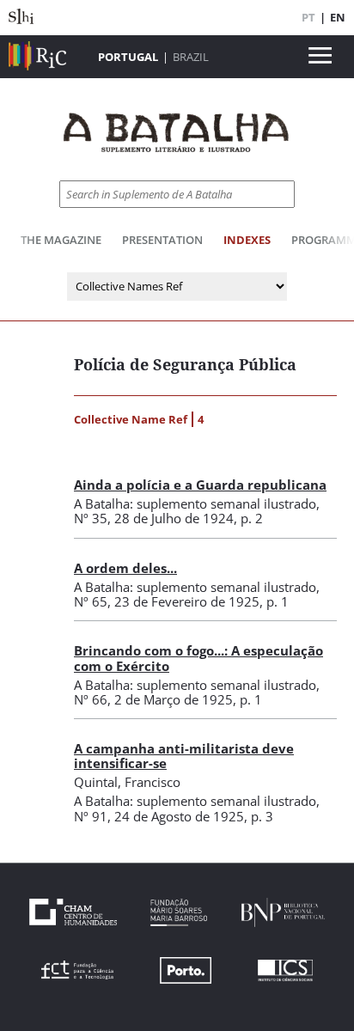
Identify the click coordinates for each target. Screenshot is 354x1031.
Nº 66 (90, 699)
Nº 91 (90, 816)
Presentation (162, 239)
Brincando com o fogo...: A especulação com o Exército (198, 658)
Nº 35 (90, 518)
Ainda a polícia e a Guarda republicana (200, 484)
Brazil (191, 56)
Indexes (247, 239)
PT (308, 17)
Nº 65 (90, 601)
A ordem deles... (125, 568)
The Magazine (61, 239)
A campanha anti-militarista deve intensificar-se (184, 756)
